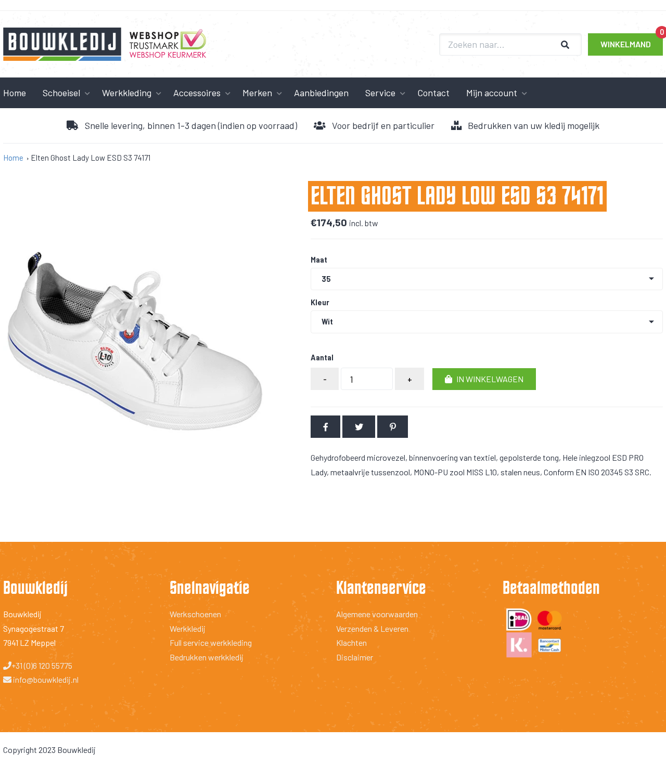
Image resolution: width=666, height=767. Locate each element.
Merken (257, 92)
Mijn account (491, 92)
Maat (319, 260)
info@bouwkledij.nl (45, 679)
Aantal (322, 357)
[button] (484, 379)
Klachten (351, 642)
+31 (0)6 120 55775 (41, 665)
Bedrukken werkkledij (207, 657)
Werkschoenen (195, 614)
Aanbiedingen (321, 92)
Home (13, 157)
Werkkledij (188, 628)
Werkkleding (126, 92)
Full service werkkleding (211, 642)
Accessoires (197, 92)
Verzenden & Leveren (372, 628)
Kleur (320, 302)
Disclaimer (354, 657)
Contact (433, 92)
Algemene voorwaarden (377, 614)
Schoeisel (61, 92)
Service (380, 92)
